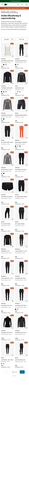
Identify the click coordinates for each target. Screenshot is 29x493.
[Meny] (2, 4)
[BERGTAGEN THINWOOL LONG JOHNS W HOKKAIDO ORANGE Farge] (18, 146)
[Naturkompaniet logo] (6, 4)
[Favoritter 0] (22, 4)
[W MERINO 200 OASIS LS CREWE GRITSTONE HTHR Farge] (2, 119)
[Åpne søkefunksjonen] (18, 4)
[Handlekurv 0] (26, 4)
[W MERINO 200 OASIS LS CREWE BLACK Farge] (4, 119)
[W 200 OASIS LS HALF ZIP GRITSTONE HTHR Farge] (2, 173)
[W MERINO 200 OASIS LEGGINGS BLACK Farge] (16, 309)
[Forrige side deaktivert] (6, 372)
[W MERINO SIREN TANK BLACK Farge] (4, 65)
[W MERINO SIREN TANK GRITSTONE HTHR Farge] (6, 65)
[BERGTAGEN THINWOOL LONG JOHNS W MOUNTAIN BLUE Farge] (20, 146)
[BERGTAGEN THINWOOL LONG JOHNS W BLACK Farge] (16, 146)
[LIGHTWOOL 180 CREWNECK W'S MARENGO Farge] (18, 92)
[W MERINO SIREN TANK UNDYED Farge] (2, 65)
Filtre (20, 39)
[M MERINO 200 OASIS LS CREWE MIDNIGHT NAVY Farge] (4, 92)
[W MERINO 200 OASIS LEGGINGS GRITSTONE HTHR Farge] (18, 309)
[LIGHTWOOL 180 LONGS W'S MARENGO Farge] (2, 364)
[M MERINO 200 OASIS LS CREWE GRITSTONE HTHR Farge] (6, 92)
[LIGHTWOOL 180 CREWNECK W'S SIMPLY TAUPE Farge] (16, 92)
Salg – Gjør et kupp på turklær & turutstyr (14, 8)
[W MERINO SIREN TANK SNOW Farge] (8, 65)
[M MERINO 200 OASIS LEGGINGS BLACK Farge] (16, 65)
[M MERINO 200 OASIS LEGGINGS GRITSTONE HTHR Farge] (18, 65)
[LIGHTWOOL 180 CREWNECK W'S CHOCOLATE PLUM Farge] (20, 92)
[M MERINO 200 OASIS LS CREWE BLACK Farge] (2, 92)
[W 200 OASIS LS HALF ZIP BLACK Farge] (4, 173)
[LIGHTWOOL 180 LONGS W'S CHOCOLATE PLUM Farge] (4, 364)
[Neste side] (22, 372)
